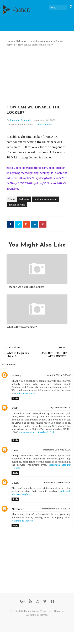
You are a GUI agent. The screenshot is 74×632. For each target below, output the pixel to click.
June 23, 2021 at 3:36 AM (59, 375)
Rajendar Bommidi (20, 120)
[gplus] (22, 601)
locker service (17, 204)
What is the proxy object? (22, 327)
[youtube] (30, 601)
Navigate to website (23, 520)
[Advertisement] (37, 76)
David (15, 450)
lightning (21, 41)
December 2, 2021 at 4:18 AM (57, 482)
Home (10, 41)
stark (15, 408)
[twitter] (45, 601)
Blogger (58, 611)
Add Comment (44, 124)
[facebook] (52, 601)
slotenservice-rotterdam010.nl (36, 432)
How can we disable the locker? (25, 286)
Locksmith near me (25, 393)
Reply (15, 398)
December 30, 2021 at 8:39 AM (56, 509)
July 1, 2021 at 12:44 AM (60, 408)
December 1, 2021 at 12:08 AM (57, 450)
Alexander (18, 509)
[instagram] (37, 601)
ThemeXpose (31, 611)
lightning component (41, 41)
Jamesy (16, 375)
